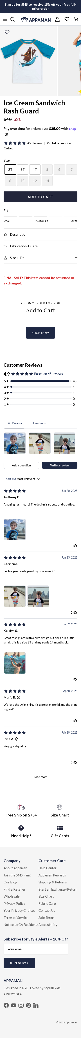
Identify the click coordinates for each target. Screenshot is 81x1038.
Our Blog (10, 882)
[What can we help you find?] (15, 19)
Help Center (47, 868)
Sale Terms (46, 918)
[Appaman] (35, 19)
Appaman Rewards (52, 875)
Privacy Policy (14, 903)
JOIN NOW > (19, 963)
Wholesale (12, 896)
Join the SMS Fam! (17, 875)
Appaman (71, 1022)
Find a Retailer (14, 889)
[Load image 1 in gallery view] (28, 61)
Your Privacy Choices (19, 910)
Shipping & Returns (52, 882)
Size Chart (46, 896)
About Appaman (15, 868)
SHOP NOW (40, 333)
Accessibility (47, 925)
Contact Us (46, 910)
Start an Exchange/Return (57, 889)
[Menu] (5, 19)
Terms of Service (16, 918)
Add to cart (40, 197)
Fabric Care (47, 903)
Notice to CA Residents (21, 925)
